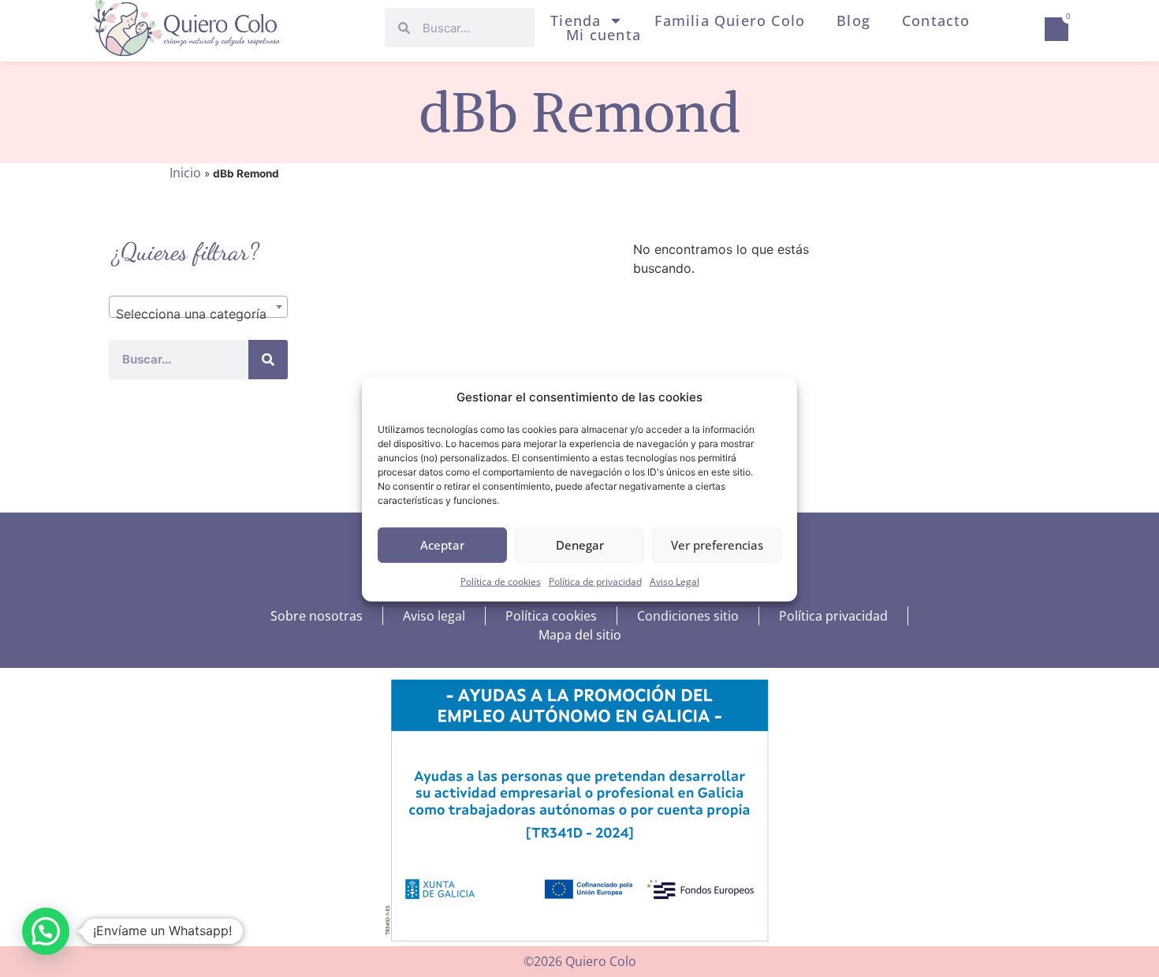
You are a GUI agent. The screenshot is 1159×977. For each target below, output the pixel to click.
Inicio (185, 172)
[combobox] (198, 307)
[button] (45, 931)
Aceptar (442, 544)
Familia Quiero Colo (729, 20)
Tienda (575, 20)
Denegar (580, 544)
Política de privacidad (595, 580)
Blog (853, 20)
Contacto (936, 20)
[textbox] (198, 313)
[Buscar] (268, 359)
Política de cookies (500, 580)
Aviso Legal (674, 580)
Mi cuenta (603, 35)
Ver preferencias (717, 544)
